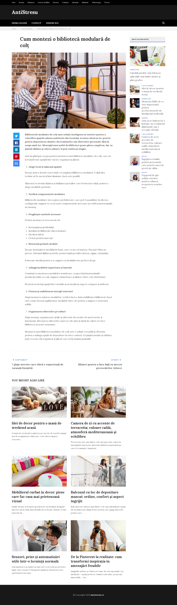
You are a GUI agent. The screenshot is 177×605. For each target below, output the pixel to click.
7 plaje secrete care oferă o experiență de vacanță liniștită (37, 366)
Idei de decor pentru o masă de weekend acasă (153, 91)
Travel (106, 2)
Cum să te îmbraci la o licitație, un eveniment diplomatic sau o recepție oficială (153, 125)
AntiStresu (25, 12)
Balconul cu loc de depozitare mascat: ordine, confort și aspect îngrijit (97, 496)
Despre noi (52, 23)
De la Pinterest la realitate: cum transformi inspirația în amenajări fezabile (96, 561)
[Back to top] (169, 597)
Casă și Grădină (44, 2)
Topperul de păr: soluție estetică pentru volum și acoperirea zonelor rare (152, 181)
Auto (13, 2)
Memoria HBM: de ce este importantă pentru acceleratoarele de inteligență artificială (153, 107)
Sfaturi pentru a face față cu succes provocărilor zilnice (100, 366)
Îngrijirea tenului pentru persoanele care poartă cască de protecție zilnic (153, 164)
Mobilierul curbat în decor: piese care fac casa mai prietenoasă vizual (38, 496)
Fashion (65, 2)
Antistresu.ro (97, 595)
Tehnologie (96, 2)
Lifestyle (75, 2)
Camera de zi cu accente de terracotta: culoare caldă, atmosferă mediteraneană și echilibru (93, 430)
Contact (36, 23)
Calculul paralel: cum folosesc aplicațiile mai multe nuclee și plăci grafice (145, 76)
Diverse (56, 2)
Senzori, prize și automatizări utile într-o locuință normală (36, 559)
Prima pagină (19, 23)
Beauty (21, 2)
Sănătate (85, 2)
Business (31, 2)
